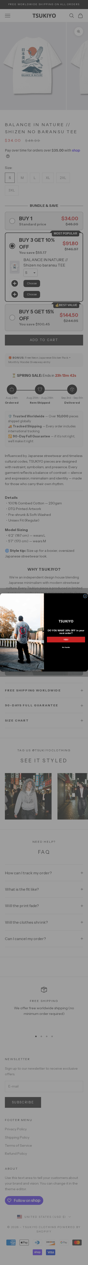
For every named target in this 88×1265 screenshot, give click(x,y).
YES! (66, 640)
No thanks (66, 647)
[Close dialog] (85, 596)
